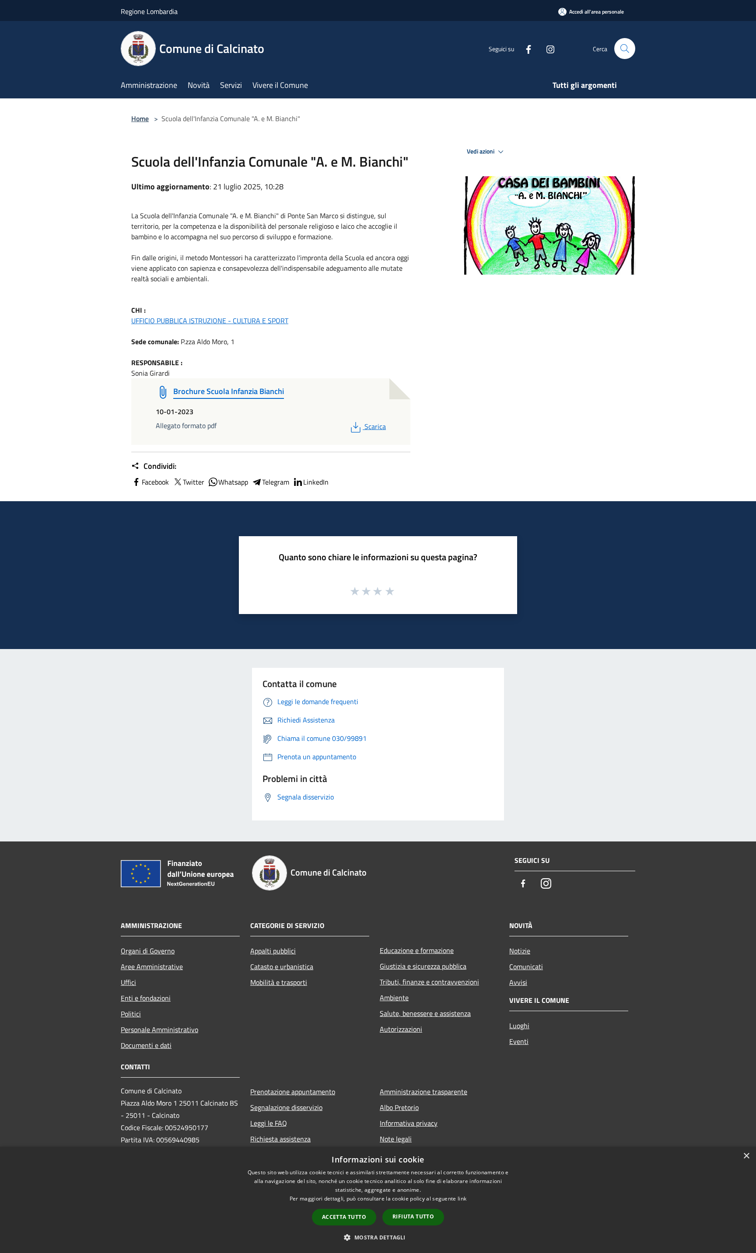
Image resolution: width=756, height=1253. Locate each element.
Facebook (155, 482)
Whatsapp (233, 482)
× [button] (746, 1156)
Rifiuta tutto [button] (413, 1216)
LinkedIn (316, 482)
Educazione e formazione (417, 950)
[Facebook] (525, 48)
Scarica (375, 426)
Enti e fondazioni (146, 998)
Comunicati (526, 966)
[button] (377, 1237)
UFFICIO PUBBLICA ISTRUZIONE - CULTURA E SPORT (209, 320)
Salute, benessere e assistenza (425, 1013)
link (462, 1198)
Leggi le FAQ (268, 1123)
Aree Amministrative (152, 966)
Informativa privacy (409, 1123)
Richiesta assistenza (280, 1139)
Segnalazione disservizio (286, 1107)
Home (140, 118)
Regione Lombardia (149, 11)
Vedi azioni (481, 151)
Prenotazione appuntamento (292, 1091)
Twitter (193, 482)
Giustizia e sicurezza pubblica (423, 966)
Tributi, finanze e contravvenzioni (429, 982)
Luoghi (519, 1025)
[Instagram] (547, 48)
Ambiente (394, 997)
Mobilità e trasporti (278, 982)
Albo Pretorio (399, 1107)
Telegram (275, 482)
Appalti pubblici (273, 951)
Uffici (128, 982)
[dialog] (378, 1200)
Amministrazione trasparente (423, 1091)
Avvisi (518, 982)
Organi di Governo (148, 951)
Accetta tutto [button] (344, 1217)
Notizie (519, 951)
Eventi (518, 1041)
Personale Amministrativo (159, 1029)
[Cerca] (624, 48)
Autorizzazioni (401, 1029)
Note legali (396, 1139)
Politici (131, 1014)
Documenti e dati (146, 1045)
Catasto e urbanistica (281, 966)
